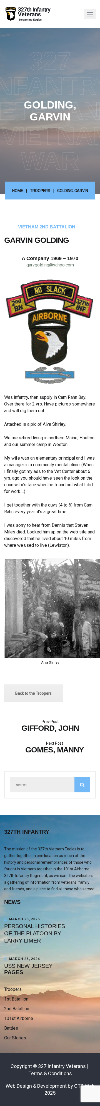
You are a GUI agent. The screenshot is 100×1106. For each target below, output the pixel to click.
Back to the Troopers (33, 693)
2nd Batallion (16, 1008)
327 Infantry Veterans (62, 1066)
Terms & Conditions (50, 1073)
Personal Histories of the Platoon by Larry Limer (34, 933)
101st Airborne (18, 1018)
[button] (90, 14)
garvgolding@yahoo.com (50, 265)
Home (17, 190)
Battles (11, 1028)
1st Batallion (16, 999)
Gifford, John (50, 728)
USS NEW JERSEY (28, 966)
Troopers (40, 190)
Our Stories (15, 1038)
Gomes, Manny (54, 749)
